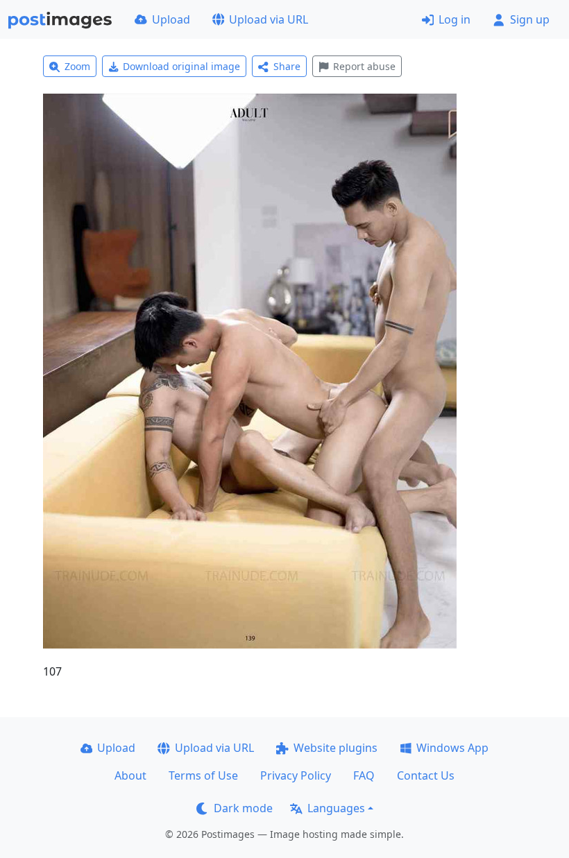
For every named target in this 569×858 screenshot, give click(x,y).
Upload (171, 19)
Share (286, 66)
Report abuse (364, 66)
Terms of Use (203, 775)
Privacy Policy (295, 775)
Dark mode (243, 808)
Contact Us (426, 775)
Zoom (77, 66)
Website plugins (335, 747)
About (130, 775)
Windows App (452, 747)
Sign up (530, 19)
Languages (336, 808)
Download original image (181, 66)
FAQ (364, 775)
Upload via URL (268, 19)
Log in (454, 19)
